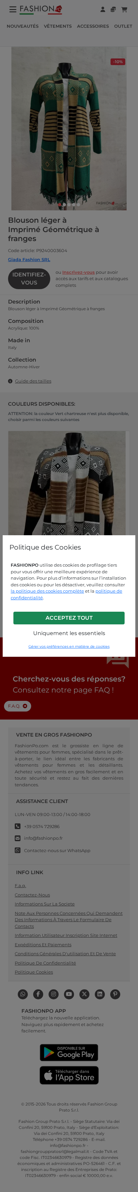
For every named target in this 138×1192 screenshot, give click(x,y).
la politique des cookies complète (47, 591)
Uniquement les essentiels (69, 633)
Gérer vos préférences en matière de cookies (69, 646)
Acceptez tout (69, 618)
